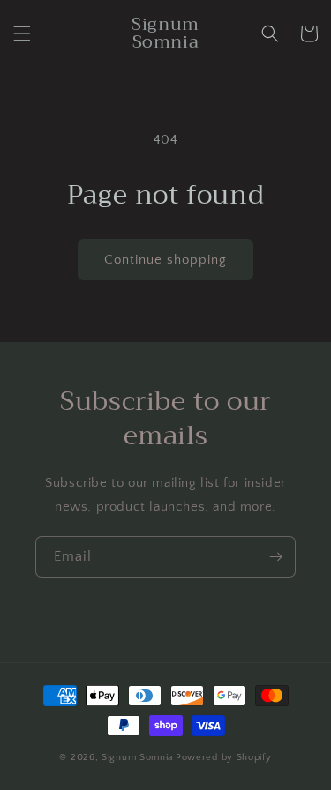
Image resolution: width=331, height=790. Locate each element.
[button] (22, 33)
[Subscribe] (275, 557)
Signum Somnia (137, 757)
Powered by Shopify (224, 757)
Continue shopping (165, 259)
